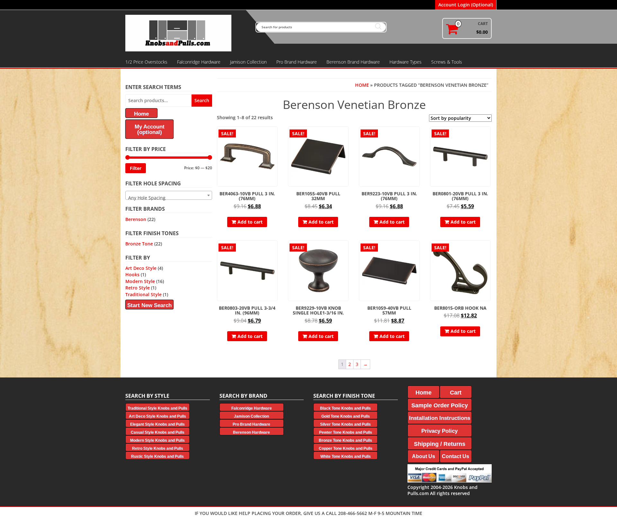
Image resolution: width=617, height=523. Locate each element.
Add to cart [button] (250, 222)
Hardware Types (405, 62)
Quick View (274, 136)
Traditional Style (143, 294)
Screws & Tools (446, 62)
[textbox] (169, 198)
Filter (135, 168)
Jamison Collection (248, 62)
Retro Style (137, 288)
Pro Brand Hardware (296, 62)
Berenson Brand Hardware (353, 62)
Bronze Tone (139, 244)
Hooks (132, 274)
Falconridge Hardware (198, 62)
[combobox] (168, 195)
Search (201, 100)
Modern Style (140, 281)
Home (362, 85)
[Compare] (274, 147)
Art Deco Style (140, 268)
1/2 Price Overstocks (146, 62)
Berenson (135, 219)
